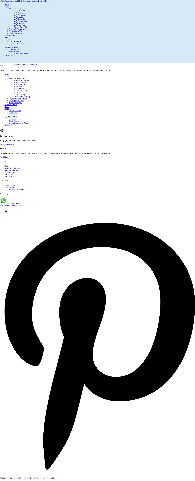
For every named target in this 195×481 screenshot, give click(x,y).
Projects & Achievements (18, 29)
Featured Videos (15, 41)
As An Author (19, 17)
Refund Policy (52, 478)
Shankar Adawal (15, 49)
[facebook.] (6, 212)
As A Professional (20, 13)
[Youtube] (5, 474)
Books (7, 37)
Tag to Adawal (14, 51)
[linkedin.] (5, 216)
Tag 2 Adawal (10, 187)
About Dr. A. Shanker (17, 9)
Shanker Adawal (10, 185)
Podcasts (12, 45)
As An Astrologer (20, 25)
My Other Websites (11, 47)
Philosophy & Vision (16, 31)
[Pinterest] (100, 472)
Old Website (9, 176)
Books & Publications (12, 170)
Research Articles (11, 35)
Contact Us (9, 55)
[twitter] (5, 214)
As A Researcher (20, 19)
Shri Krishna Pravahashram (14, 189)
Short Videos (13, 43)
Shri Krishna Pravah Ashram (19, 53)
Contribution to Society (22, 27)
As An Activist (19, 23)
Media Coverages (15, 33)
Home (7, 5)
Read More (4, 157)
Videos (7, 39)
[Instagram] (5, 219)
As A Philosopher (20, 15)
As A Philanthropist (20, 21)
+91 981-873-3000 (13, 203)
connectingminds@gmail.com (12, 205)
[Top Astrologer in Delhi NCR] (23, 1)
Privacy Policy (41, 478)
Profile (7, 7)
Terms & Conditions (27, 478)
